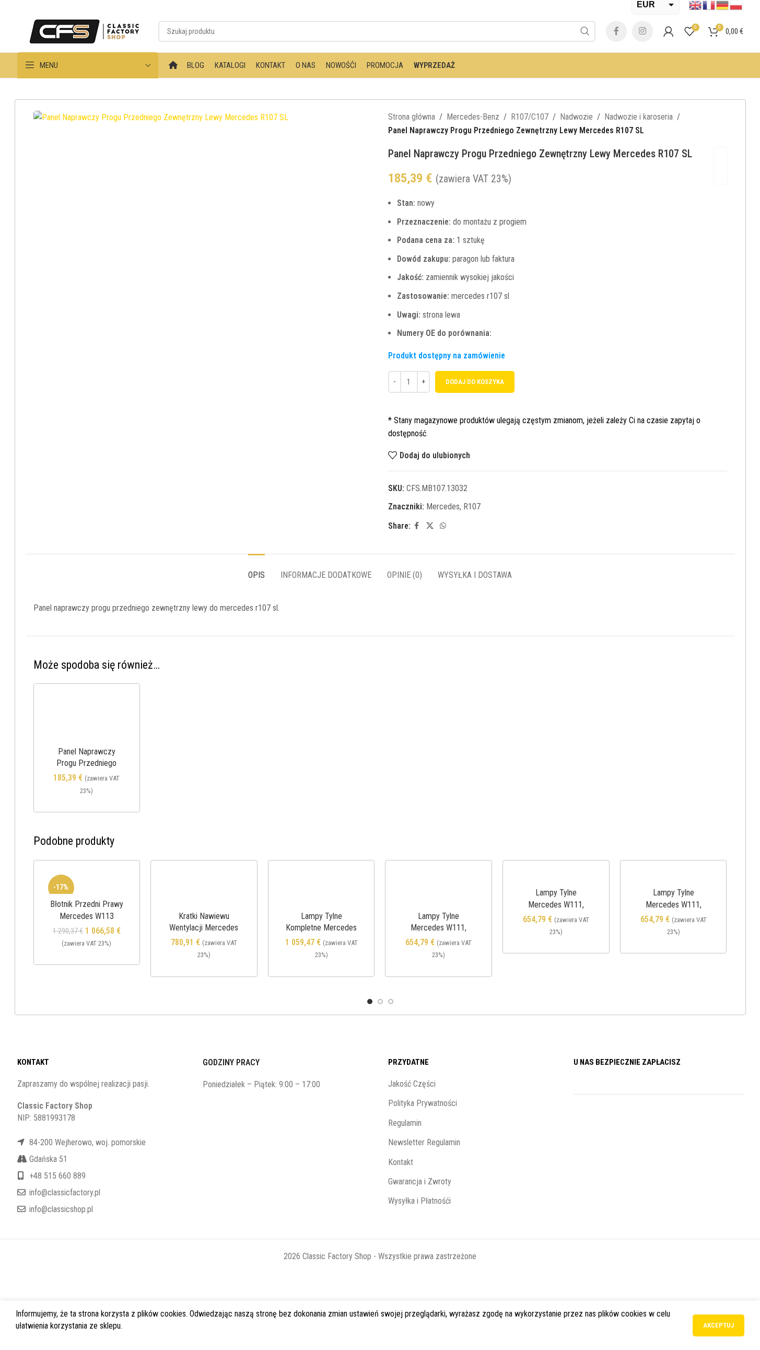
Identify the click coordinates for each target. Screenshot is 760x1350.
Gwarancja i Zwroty (419, 1181)
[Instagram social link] (642, 31)
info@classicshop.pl (61, 1209)
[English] (696, 4)
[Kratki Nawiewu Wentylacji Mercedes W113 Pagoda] (204, 888)
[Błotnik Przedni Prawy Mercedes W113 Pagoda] (87, 882)
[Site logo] (82, 31)
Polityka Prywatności (422, 1103)
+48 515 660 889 (57, 1176)
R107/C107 (529, 117)
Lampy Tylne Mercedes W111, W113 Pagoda (438, 928)
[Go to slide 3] (390, 1001)
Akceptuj (718, 1325)
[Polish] (736, 4)
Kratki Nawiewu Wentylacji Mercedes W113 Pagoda (203, 928)
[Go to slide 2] (380, 1001)
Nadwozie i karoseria (638, 117)
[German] (723, 4)
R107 (472, 506)
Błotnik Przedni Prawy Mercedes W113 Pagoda (86, 916)
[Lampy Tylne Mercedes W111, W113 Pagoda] (438, 888)
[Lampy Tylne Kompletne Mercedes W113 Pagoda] (321, 888)
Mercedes (443, 506)
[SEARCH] (585, 31)
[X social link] (430, 526)
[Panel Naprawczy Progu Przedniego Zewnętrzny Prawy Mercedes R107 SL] (87, 717)
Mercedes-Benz (473, 117)
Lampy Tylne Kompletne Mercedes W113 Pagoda (321, 928)
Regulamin (405, 1123)
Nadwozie (576, 117)
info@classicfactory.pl (64, 1192)
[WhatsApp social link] (443, 526)
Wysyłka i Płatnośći (419, 1201)
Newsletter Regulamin (424, 1142)
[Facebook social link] (616, 31)
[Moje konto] (668, 31)
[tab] (256, 570)
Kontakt (400, 1162)
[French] (709, 4)
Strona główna (411, 117)
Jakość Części (412, 1084)
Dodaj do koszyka (475, 382)
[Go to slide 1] (369, 1001)
